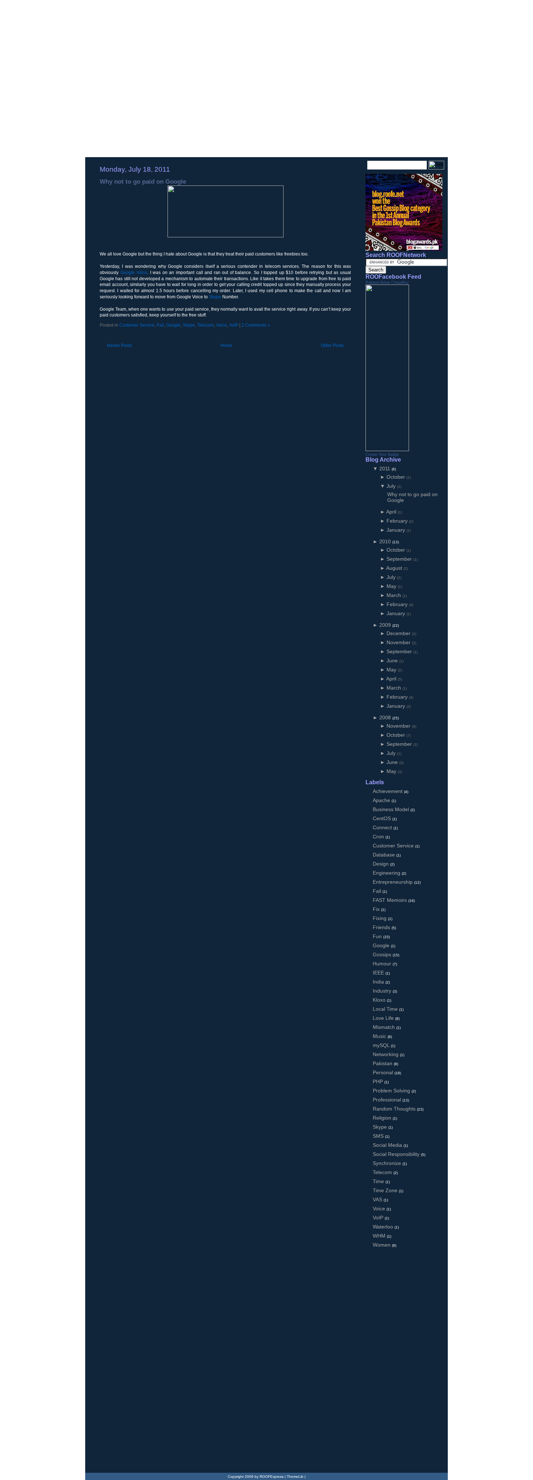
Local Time (386, 1009)
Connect (383, 827)
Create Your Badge (382, 454)
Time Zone (386, 1190)
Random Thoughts (395, 1109)
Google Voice (134, 272)
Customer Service (136, 325)
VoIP (233, 325)
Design (381, 864)
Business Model (391, 809)
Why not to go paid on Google (143, 181)
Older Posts (332, 345)
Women (382, 1245)
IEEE (379, 973)
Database (384, 855)
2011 (385, 468)
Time (379, 1181)
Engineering (387, 873)
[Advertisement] (184, 335)
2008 (385, 717)
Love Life (384, 1018)
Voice (221, 325)
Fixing (380, 918)
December (399, 633)
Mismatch (384, 1027)
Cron (379, 836)
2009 (385, 625)
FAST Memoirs (390, 900)
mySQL (382, 1045)
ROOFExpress (139, 15)
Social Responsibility (397, 1154)
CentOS (382, 818)
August (395, 568)
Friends (382, 927)
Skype (215, 296)
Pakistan (383, 1063)
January (396, 530)
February (398, 521)
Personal (383, 1072)
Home (226, 345)
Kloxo (380, 1000)
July (392, 486)
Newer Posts (119, 345)
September (400, 559)
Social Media (388, 1145)
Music (380, 1036)
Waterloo (383, 1227)
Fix (377, 909)
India (379, 982)
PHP (378, 1081)
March (394, 595)
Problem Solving (392, 1090)
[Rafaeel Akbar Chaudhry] (387, 449)
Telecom (205, 325)
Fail (160, 325)
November (399, 642)
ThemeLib (295, 1477)
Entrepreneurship (393, 882)
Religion (383, 1118)
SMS (379, 1136)
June (393, 660)
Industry (383, 991)
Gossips (383, 954)
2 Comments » (255, 325)
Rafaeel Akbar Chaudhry (387, 282)
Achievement (388, 791)
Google (173, 325)
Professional (387, 1100)
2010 (385, 541)
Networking (386, 1054)
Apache (382, 800)
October (396, 477)
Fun (378, 936)
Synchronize (387, 1163)
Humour (383, 963)
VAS (378, 1199)
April (392, 512)
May (392, 586)
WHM (380, 1236)
